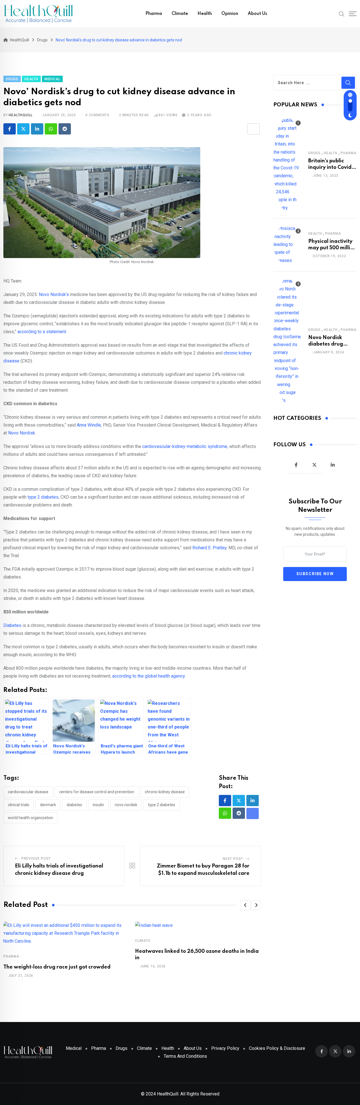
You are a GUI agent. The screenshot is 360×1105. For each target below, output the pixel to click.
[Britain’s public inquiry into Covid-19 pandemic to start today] (287, 164)
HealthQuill (21, 115)
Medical (74, 1048)
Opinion (229, 14)
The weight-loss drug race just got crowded (57, 967)
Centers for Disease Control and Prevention (96, 792)
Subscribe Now (315, 574)
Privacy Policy (225, 1048)
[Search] (342, 13)
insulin (98, 805)
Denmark (48, 805)
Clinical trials (18, 805)
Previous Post (36, 858)
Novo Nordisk (126, 805)
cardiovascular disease (28, 792)
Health (204, 14)
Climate (180, 14)
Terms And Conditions (185, 1056)
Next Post (233, 859)
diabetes (74, 805)
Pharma (153, 14)
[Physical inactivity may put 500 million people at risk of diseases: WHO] (287, 244)
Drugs (314, 153)
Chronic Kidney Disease (165, 792)
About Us (257, 14)
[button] (245, 905)
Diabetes (12, 625)
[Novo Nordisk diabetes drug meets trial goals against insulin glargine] (287, 341)
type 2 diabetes (161, 805)
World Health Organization (30, 817)
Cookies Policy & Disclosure (277, 1048)
